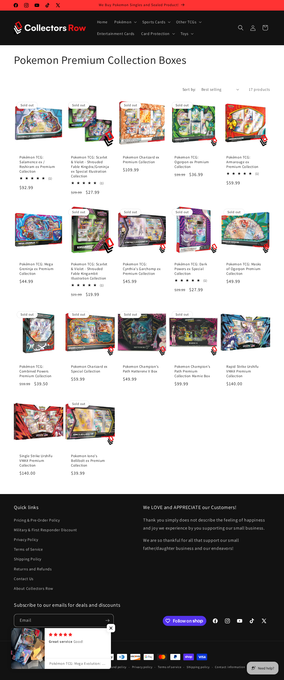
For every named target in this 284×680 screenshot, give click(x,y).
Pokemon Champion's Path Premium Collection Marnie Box (192, 372)
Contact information (230, 667)
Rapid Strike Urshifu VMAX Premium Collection (242, 372)
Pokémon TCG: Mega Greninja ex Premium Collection (36, 269)
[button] (125, 22)
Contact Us (24, 578)
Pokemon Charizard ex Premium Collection (141, 159)
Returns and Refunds (33, 568)
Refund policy (116, 667)
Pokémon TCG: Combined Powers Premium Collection (35, 372)
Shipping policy (198, 667)
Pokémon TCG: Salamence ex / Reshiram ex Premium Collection (37, 164)
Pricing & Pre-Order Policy (37, 520)
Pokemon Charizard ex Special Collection (89, 369)
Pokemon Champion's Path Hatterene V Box (141, 369)
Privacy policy (142, 667)
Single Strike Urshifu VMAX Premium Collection (36, 461)
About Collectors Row (33, 588)
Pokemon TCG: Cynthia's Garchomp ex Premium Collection (142, 269)
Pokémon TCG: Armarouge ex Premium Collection (242, 162)
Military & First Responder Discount (45, 529)
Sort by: (189, 89)
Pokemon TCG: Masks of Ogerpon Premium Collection (243, 269)
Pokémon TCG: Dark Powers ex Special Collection (190, 269)
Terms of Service (28, 549)
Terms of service (169, 667)
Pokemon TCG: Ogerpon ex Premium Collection (191, 162)
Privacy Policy (26, 539)
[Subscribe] (107, 620)
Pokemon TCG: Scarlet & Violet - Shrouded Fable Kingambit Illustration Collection (89, 271)
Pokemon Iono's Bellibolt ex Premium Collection (88, 461)
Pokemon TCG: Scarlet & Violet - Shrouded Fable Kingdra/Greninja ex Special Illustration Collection (90, 166)
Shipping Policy (27, 558)
